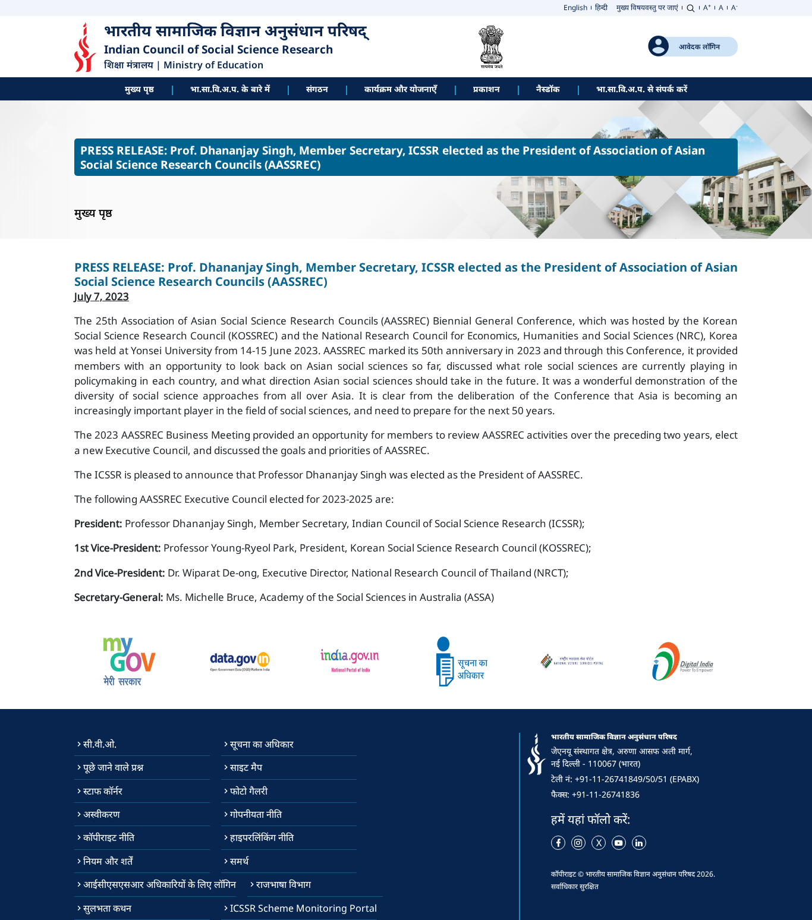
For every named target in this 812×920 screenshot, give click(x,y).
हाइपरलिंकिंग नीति (262, 837)
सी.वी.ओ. (100, 744)
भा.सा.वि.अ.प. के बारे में (230, 88)
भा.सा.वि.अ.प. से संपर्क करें (641, 88)
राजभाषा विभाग (283, 884)
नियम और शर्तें (108, 861)
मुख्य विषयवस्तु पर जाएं (647, 7)
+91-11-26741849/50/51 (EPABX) (637, 778)
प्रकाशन (486, 88)
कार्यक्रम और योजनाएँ (400, 88)
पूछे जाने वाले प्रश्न (113, 767)
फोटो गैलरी (248, 791)
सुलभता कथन (107, 908)
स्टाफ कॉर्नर (102, 791)
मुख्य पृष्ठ (139, 88)
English (575, 7)
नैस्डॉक (548, 88)
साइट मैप (246, 767)
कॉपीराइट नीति (108, 837)
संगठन (317, 88)
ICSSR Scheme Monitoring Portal (303, 908)
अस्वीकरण (101, 814)
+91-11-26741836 (606, 794)
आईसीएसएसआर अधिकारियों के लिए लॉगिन (159, 884)
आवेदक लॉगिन (699, 47)
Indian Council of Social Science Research (218, 49)
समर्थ (239, 861)
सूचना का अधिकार (262, 744)
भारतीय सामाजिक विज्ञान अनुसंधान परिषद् (237, 31)
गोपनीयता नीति (256, 814)
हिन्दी (601, 7)
